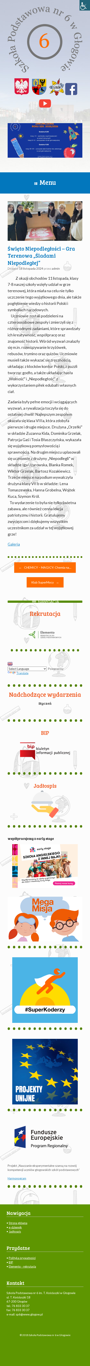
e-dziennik (15, 1227)
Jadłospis (15, 1231)
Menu (48, 182)
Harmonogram (17, 1178)
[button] (48, 602)
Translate (22, 673)
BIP (11, 1262)
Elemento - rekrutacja (22, 1266)
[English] (10, 664)
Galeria (14, 544)
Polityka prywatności (22, 1258)
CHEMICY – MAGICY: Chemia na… (45, 567)
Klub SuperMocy (45, 582)
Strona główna (18, 1223)
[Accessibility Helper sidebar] (85, 5)
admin (56, 268)
